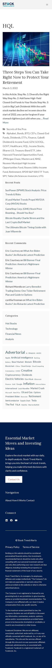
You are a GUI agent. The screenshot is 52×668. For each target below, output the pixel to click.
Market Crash (37, 388)
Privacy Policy (12, 547)
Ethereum (37, 379)
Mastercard (27, 158)
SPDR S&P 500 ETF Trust (35, 171)
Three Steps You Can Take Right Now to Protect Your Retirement (26, 77)
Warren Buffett (33, 405)
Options (37, 392)
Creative (26, 370)
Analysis (9, 339)
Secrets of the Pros (16, 129)
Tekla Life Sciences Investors (23, 176)
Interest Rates (41, 384)
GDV (31, 141)
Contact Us (14, 479)
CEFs (33, 133)
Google (19, 384)
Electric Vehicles (14, 378)
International (11, 388)
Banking (37, 358)
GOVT (6, 146)
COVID (18, 371)
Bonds (20, 133)
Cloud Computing (38, 366)
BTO (27, 133)
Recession (24, 396)
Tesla (34, 400)
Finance (32, 137)
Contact (30, 500)
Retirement (15, 171)
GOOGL (39, 141)
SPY (5, 176)
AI (26, 353)
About (8, 500)
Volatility (24, 405)
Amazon (31, 353)
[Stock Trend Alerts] (8, 4)
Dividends (15, 137)
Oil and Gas (27, 392)
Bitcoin (37, 361)
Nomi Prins (16, 392)
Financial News (13, 333)
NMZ (38, 158)
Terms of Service (31, 547)
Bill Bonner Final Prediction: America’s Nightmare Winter (22, 264)
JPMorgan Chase (12, 158)
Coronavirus (10, 371)
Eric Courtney (12, 250)
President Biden (12, 396)
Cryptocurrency (13, 375)
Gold (13, 384)
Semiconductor (12, 400)
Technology (11, 328)
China (17, 366)
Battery (8, 362)
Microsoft (8, 392)
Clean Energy (26, 366)
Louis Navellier (23, 388)
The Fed (9, 404)
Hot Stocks (11, 323)
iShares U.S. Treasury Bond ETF (19, 150)
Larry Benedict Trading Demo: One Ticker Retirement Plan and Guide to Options (25, 290)
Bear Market (18, 362)
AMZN (38, 353)
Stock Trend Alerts (27, 540)
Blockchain (9, 366)
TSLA (17, 404)
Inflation (29, 383)
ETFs (24, 137)
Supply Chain (25, 401)
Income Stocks (36, 146)
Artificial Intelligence (22, 357)
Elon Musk (29, 379)
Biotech (28, 362)
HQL (25, 146)
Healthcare (16, 146)
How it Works (19, 500)
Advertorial (15, 352)
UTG (41, 176)
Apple (7, 358)
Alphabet (11, 133)
